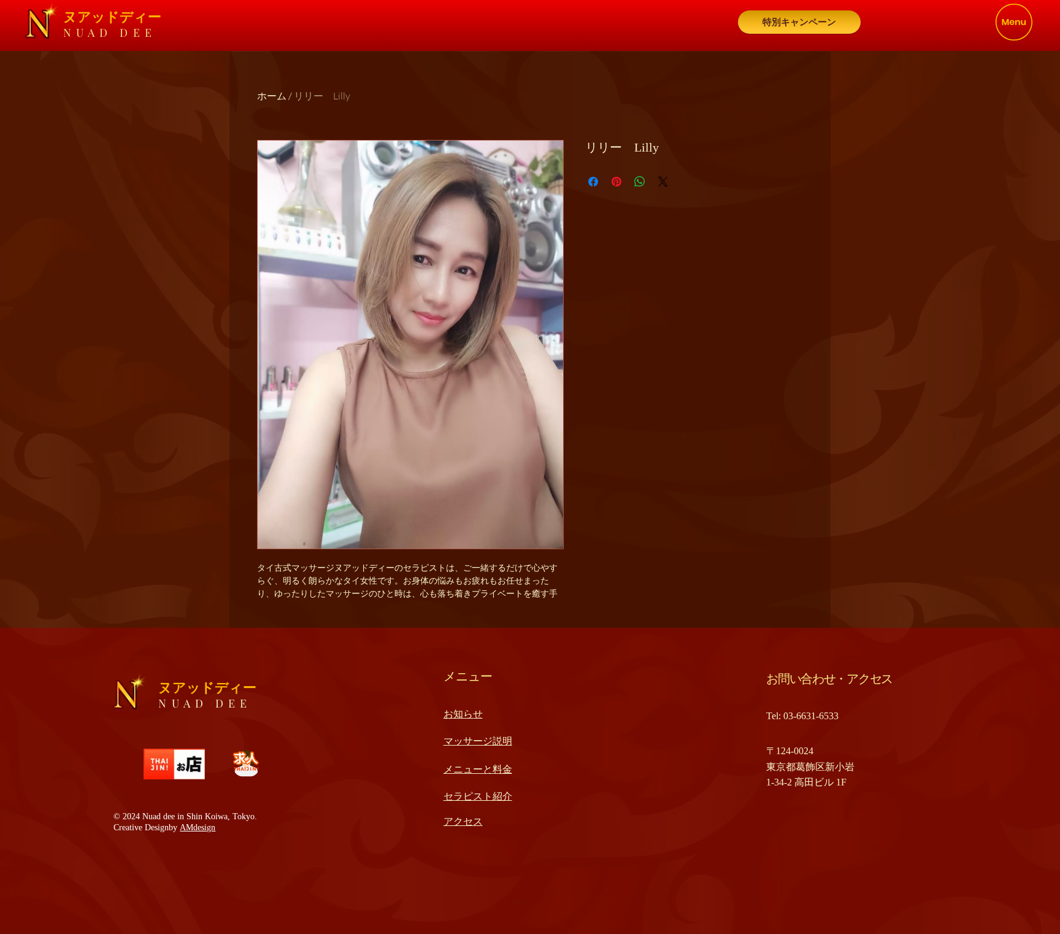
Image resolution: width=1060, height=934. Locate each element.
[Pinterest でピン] (616, 181)
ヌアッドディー (112, 17)
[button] (1014, 22)
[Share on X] (663, 181)
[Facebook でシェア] (593, 181)
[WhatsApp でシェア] (639, 181)
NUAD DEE (109, 32)
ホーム (271, 96)
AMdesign (197, 827)
